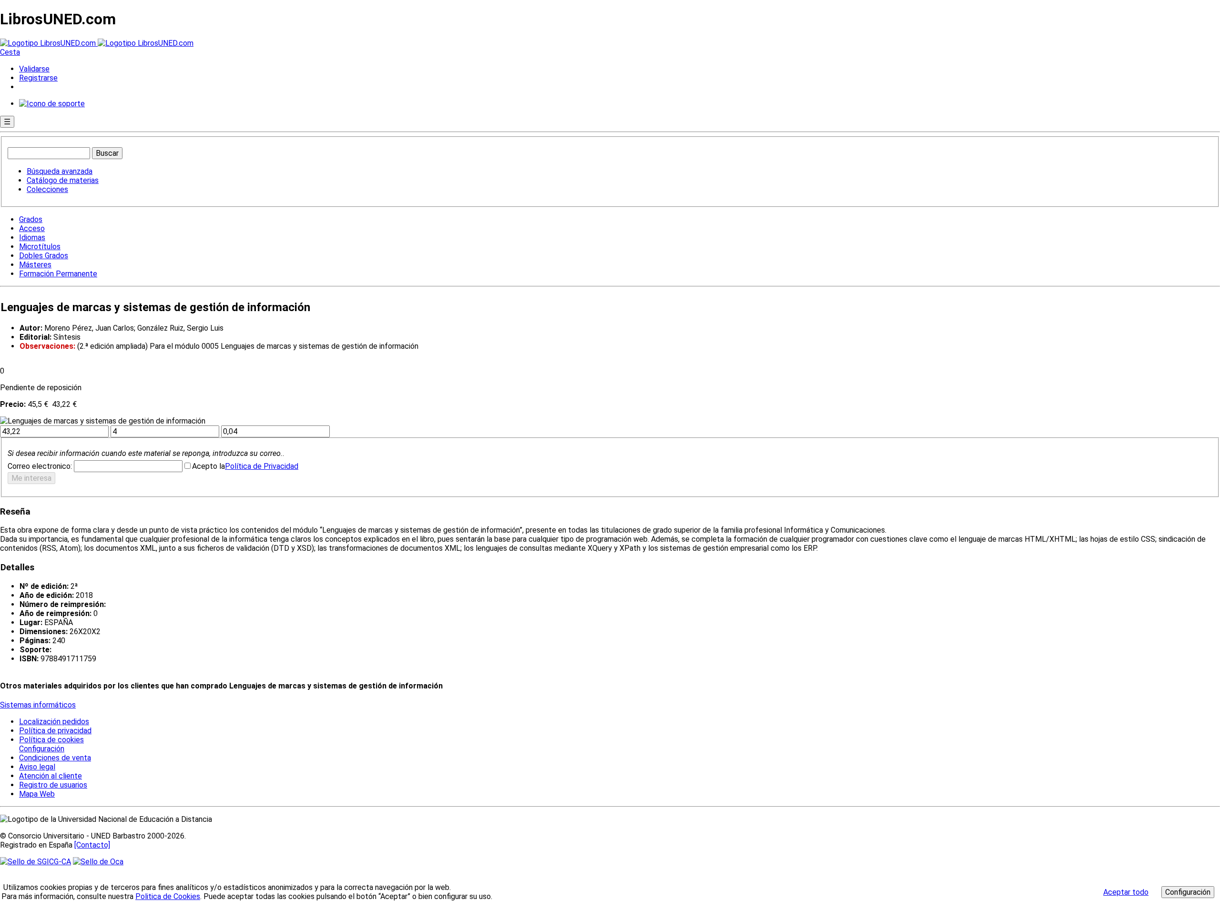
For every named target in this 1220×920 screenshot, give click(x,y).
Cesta (10, 52)
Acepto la (208, 466)
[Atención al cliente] (52, 103)
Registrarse (38, 77)
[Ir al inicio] (96, 43)
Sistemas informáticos (38, 704)
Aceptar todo (1126, 892)
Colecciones (47, 189)
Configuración (41, 749)
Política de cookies (51, 739)
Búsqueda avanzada (59, 171)
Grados (30, 219)
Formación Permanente (58, 273)
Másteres (35, 264)
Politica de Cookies (167, 896)
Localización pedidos (54, 721)
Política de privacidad (55, 730)
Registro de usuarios (53, 784)
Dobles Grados (43, 255)
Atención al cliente (50, 775)
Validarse (34, 68)
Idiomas (32, 237)
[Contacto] (92, 844)
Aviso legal (37, 766)
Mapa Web (37, 794)
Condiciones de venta (55, 757)
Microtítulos (40, 246)
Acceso (32, 228)
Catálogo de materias (63, 180)
